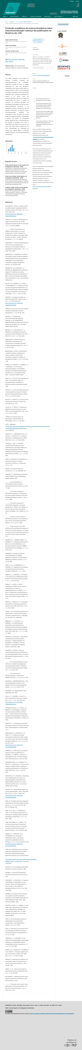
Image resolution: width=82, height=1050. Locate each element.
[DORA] (63, 63)
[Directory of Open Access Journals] (62, 49)
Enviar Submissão (63, 24)
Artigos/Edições (14, 16)
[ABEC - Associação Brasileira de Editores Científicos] (63, 56)
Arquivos (12, 21)
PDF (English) (38, 42)
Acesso (77, 1)
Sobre (4, 16)
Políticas (24, 16)
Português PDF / (39, 39)
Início (6, 21)
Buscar (76, 16)
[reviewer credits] (63, 69)
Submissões (47, 16)
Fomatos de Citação (38, 67)
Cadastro (72, 1)
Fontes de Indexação (35, 16)
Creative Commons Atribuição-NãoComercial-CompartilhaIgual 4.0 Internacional (51, 1013)
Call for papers (58, 16)
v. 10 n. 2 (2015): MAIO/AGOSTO (23, 21)
